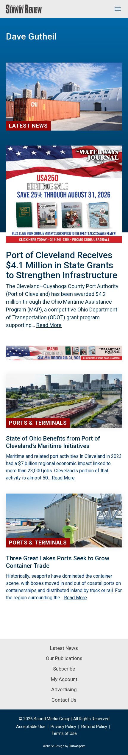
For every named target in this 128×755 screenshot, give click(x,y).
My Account (64, 679)
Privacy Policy (63, 726)
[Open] (117, 8)
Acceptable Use (31, 726)
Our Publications (64, 658)
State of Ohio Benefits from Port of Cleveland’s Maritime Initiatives (53, 442)
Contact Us (64, 700)
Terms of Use (64, 733)
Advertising (64, 689)
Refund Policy (94, 726)
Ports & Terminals (38, 423)
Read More (49, 325)
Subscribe (64, 669)
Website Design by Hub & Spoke (64, 746)
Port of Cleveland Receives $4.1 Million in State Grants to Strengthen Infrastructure (61, 265)
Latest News (28, 125)
